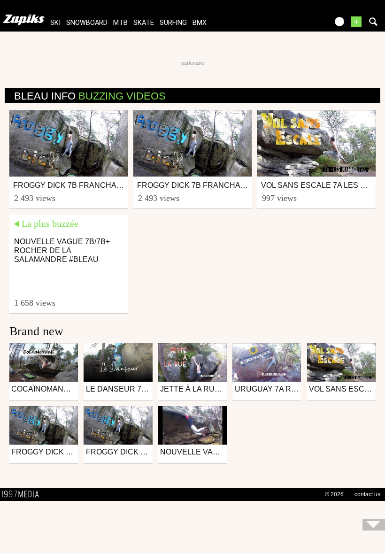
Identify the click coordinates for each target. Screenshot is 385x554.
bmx (199, 23)
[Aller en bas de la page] (373, 525)
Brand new (36, 331)
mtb (120, 23)
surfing (173, 23)
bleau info (90, 96)
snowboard (87, 23)
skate (143, 23)
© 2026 (334, 494)
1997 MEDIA (23, 494)
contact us (367, 494)
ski (55, 23)
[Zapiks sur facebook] (301, 24)
